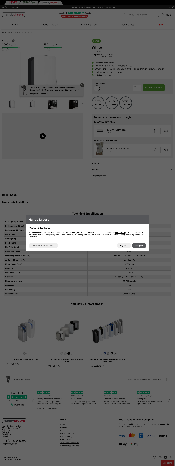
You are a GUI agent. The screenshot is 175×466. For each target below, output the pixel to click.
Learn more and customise (43, 245)
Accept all (139, 245)
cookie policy (120, 232)
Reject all (124, 245)
